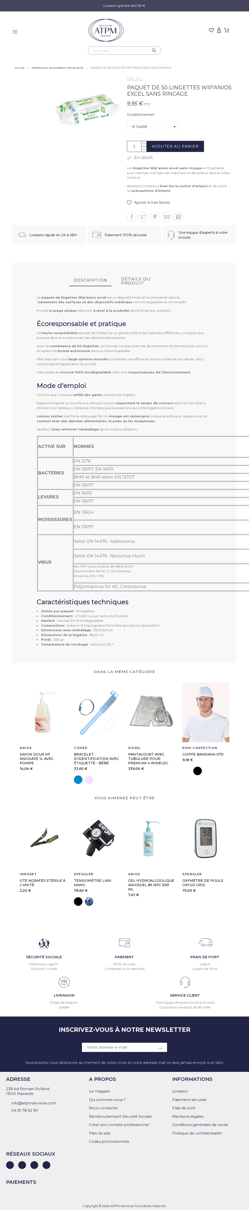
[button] (148, 202)
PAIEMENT (124, 957)
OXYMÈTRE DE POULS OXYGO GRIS (148, 882)
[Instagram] (34, 1165)
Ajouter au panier (175, 146)
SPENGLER (29, 874)
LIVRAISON (64, 995)
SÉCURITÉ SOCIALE (44, 957)
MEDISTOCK (193, 874)
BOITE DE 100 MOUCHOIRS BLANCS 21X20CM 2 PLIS (202, 884)
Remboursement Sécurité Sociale (120, 1116)
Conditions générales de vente (200, 1124)
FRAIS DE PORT (205, 957)
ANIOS (135, 79)
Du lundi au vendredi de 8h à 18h (185, 1007)
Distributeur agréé (44, 964)
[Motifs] (35, 901)
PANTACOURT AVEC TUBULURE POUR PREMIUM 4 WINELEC (148, 758)
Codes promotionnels (109, 1141)
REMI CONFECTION (200, 748)
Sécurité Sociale (44, 969)
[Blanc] (186, 771)
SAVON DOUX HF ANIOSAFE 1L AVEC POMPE (36, 758)
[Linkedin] (10, 1165)
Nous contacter (103, 1108)
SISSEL (134, 748)
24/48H (64, 1007)
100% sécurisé (124, 964)
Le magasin (99, 1091)
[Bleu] (78, 779)
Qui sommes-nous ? (107, 1099)
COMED (81, 748)
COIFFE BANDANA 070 (202, 754)
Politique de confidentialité (197, 1133)
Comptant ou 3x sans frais (124, 969)
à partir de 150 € (205, 969)
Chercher (155, 50)
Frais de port (183, 1108)
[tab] (90, 280)
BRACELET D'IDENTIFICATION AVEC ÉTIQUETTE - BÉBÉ (96, 758)
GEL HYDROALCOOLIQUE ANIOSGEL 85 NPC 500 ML (97, 884)
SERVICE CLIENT (185, 995)
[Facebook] (22, 1165)
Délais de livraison (64, 1002)
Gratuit (205, 964)
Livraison (180, 1091)
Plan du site (99, 1133)
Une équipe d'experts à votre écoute (185, 1002)
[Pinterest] (46, 1165)
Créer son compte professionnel (119, 1124)
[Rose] (89, 779)
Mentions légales (188, 1116)
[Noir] (197, 771)
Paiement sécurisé (189, 1099)
